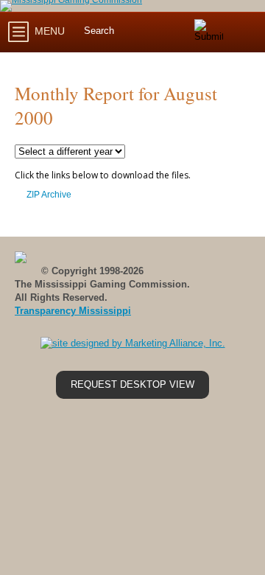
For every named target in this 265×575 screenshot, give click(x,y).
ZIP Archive (48, 194)
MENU (48, 31)
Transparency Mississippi (73, 310)
